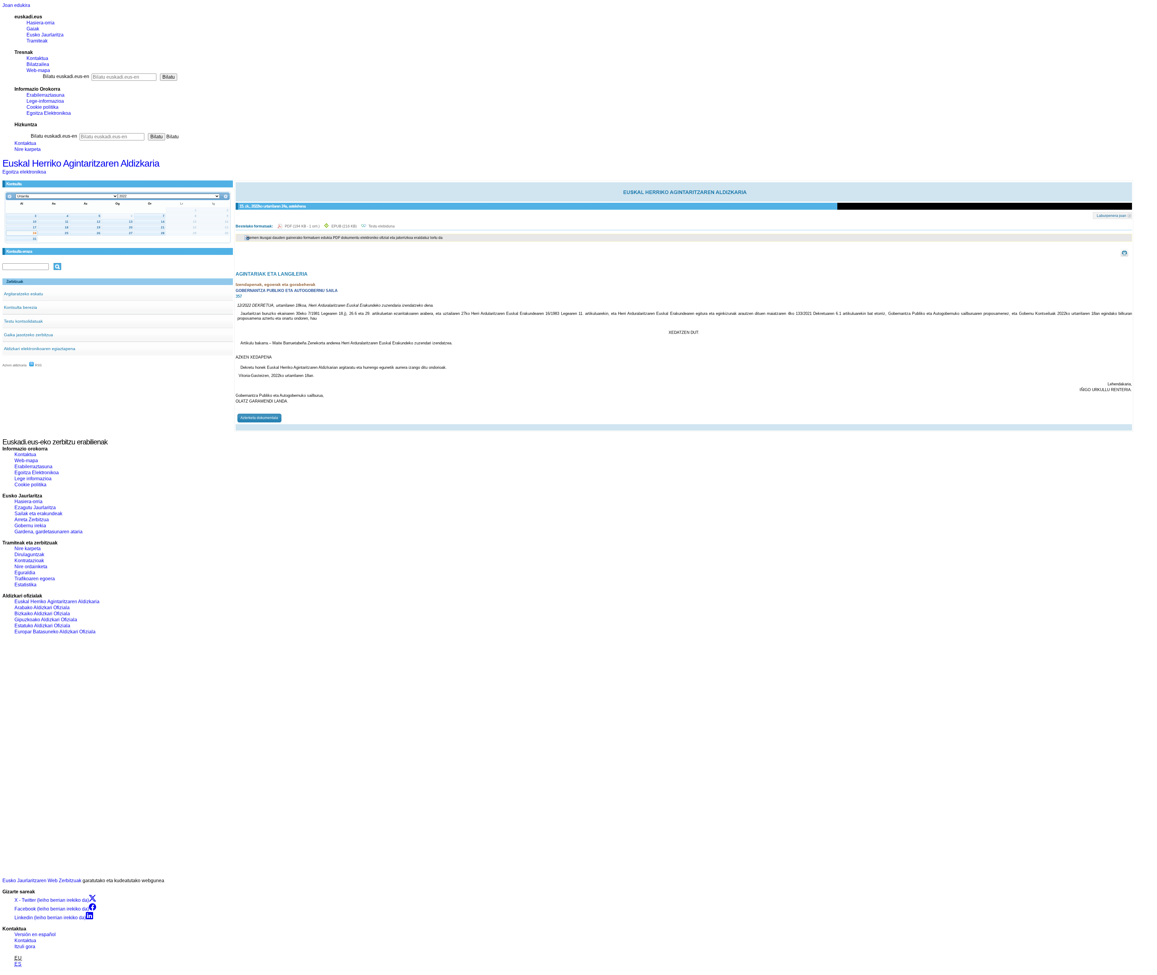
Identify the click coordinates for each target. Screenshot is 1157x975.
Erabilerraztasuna (45, 95)
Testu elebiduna (381, 226)
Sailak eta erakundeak (38, 513)
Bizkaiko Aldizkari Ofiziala (42, 613)
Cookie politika (42, 107)
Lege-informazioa (45, 101)
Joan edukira (16, 5)
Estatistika (25, 584)
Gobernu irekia (30, 525)
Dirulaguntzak (29, 554)
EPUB (344, 226)
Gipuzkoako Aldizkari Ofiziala (45, 619)
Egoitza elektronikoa (24, 171)
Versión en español (35, 934)
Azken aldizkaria (14, 365)
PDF (303, 226)
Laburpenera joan (1111, 215)
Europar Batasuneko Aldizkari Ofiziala (55, 631)
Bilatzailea (38, 64)
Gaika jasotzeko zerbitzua (28, 334)
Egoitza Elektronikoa (49, 113)
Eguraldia (24, 572)
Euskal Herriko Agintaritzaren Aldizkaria (80, 163)
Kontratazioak (29, 560)
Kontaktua (37, 58)
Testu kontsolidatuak (23, 321)
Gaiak (33, 28)
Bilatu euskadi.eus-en (66, 76)
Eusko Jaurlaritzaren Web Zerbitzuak (41, 880)
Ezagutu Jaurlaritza (35, 507)
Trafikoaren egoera (34, 578)
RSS (38, 365)
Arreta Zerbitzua (31, 519)
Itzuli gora (24, 946)
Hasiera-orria (41, 22)
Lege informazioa (33, 478)
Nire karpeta (27, 149)
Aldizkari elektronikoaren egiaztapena (39, 348)
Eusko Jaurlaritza (45, 34)
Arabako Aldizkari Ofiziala (42, 607)
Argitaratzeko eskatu (23, 293)
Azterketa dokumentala (259, 418)
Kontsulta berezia (20, 307)
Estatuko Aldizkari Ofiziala (42, 625)
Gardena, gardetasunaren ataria (48, 531)
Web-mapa (38, 70)
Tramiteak (37, 40)
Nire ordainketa (30, 566)
